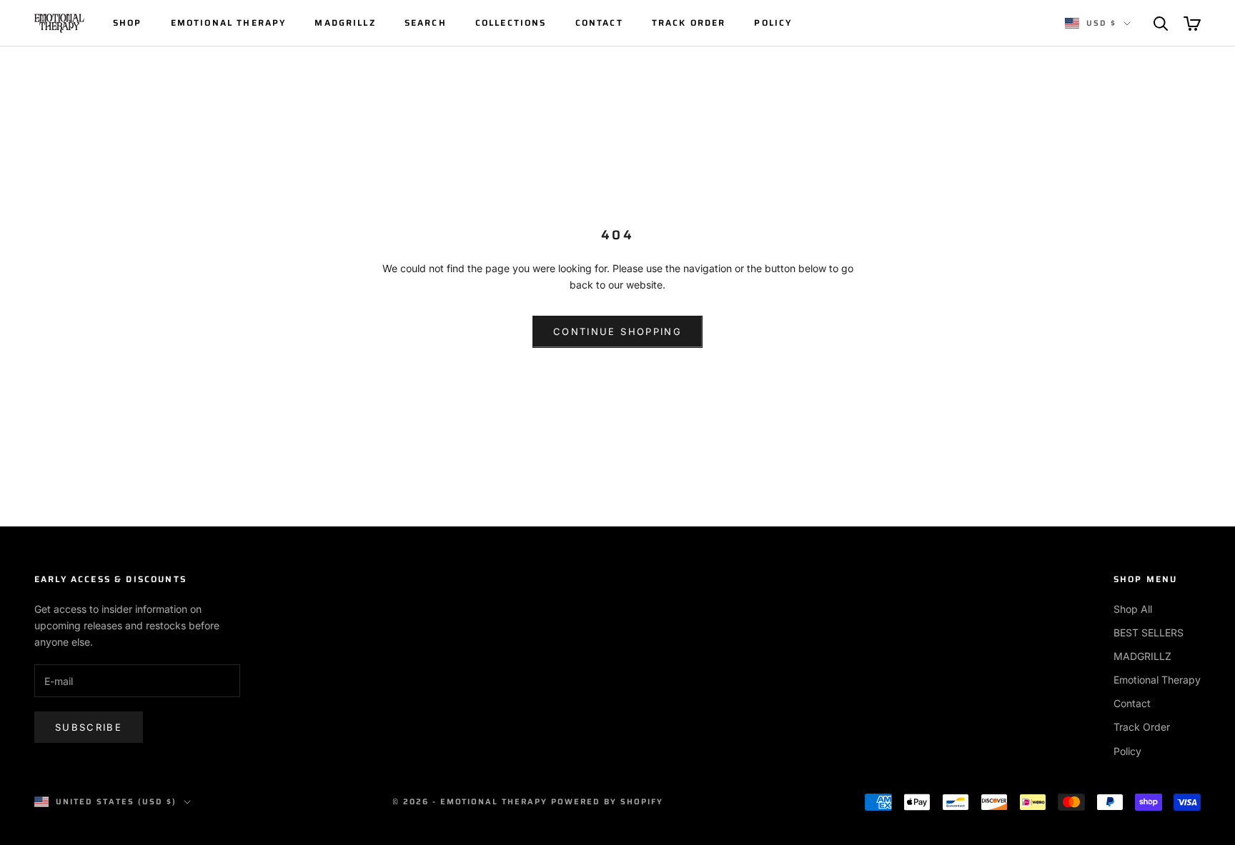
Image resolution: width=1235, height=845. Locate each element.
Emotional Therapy (1157, 680)
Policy (773, 22)
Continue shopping (617, 331)
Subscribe (88, 727)
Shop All (1133, 609)
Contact (599, 22)
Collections (511, 22)
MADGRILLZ (344, 22)
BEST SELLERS (1149, 632)
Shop (127, 22)
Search (426, 22)
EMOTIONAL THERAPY (229, 22)
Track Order (689, 22)
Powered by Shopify (607, 802)
